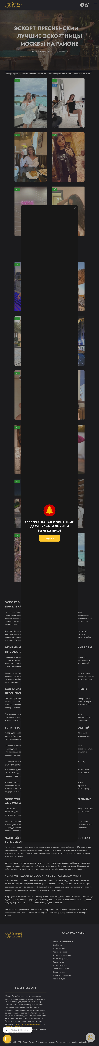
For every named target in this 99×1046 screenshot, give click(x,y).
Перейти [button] (50, 538)
